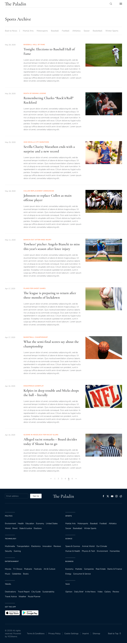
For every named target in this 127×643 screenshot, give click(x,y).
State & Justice (25, 528)
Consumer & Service (82, 573)
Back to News (11, 30)
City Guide (36, 591)
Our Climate (101, 546)
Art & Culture (49, 569)
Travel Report (24, 591)
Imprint (85, 633)
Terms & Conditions (36, 633)
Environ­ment (10, 523)
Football (65, 30)
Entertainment (12, 561)
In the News (90, 591)
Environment (102, 551)
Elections (38, 528)
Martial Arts (28, 30)
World (8, 528)
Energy (68, 573)
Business (69, 561)
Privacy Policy (54, 633)
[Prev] (51, 478)
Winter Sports (111, 30)
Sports (68, 516)
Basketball (97, 30)
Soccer (87, 30)
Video (100, 591)
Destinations (10, 591)
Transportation (23, 546)
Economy (40, 523)
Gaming (17, 551)
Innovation (47, 546)
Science (68, 539)
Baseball (55, 30)
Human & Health (72, 551)
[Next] (76, 478)
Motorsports (42, 30)
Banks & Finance (114, 569)
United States (52, 523)
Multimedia (10, 546)
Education (30, 523)
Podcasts (28, 569)
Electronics (36, 546)
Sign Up (36, 496)
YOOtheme (12, 636)
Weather (22, 596)
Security (8, 551)
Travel (8, 584)
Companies (89, 569)
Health (21, 523)
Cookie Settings (71, 633)
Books (26, 573)
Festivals (38, 569)
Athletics (76, 30)
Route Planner (34, 596)
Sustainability (48, 591)
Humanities (115, 551)
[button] (111, 3)
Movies (8, 569)
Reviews (57, 546)
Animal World (88, 546)
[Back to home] (15, 3)
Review (116, 591)
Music (7, 573)
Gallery (107, 591)
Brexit (14, 528)
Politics (8, 516)
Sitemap (96, 633)
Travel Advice (11, 596)
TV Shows (17, 569)
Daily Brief (78, 591)
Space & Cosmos (72, 546)
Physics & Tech (88, 551)
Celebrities (16, 573)
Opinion (68, 591)
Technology (10, 539)
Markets (78, 569)
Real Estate (101, 569)
